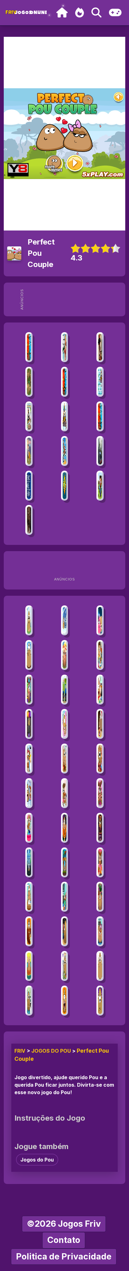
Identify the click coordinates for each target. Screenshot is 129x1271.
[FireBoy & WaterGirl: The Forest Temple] (29, 347)
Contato (63, 1240)
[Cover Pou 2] (29, 862)
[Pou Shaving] (29, 931)
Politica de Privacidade (63, 1256)
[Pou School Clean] (65, 896)
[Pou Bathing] (29, 966)
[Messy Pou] (100, 758)
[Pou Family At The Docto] (65, 793)
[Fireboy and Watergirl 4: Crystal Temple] (65, 381)
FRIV (19, 1051)
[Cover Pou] (65, 862)
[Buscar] (96, 12)
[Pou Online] (100, 966)
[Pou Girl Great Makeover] (29, 689)
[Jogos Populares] (79, 12)
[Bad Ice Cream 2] (65, 416)
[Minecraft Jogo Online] (29, 381)
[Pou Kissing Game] (100, 931)
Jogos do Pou (51, 1051)
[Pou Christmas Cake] (100, 724)
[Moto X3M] (65, 451)
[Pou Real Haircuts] (100, 896)
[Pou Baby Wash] (100, 655)
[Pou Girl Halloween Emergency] (100, 827)
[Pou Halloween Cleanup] (65, 827)
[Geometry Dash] (65, 485)
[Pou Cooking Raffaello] (100, 689)
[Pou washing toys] (65, 966)
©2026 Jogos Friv (64, 1224)
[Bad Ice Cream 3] (29, 416)
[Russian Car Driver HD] (100, 451)
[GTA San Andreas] (100, 347)
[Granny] (29, 520)
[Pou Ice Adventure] (65, 620)
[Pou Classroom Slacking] (29, 896)
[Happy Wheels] (29, 451)
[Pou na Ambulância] (29, 1000)
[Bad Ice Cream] (100, 381)
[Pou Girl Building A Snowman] (29, 758)
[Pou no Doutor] (100, 1000)
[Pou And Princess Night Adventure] (100, 620)
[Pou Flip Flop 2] (29, 655)
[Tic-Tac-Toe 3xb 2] (29, 485)
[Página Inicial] (62, 12)
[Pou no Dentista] (65, 1000)
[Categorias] (115, 12)
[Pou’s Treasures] (29, 724)
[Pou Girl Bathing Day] (29, 827)
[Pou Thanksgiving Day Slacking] (65, 758)
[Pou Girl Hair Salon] (65, 655)
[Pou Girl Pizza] (100, 862)
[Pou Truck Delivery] (65, 689)
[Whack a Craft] (100, 485)
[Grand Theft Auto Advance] (65, 347)
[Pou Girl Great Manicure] (100, 793)
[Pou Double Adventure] (29, 620)
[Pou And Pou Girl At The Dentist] (29, 793)
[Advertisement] (75, 299)
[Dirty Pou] (65, 724)
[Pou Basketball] (65, 931)
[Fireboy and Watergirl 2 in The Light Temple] (100, 416)
